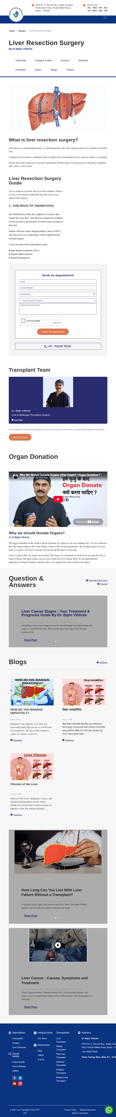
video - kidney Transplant (60, 989)
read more (18, 740)
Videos (70, 69)
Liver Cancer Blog (58, 622)
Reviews (83, 60)
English (55, 901)
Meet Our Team (20, 437)
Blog (40, 1050)
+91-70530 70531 (90, 1051)
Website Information (80, 1113)
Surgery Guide (43, 60)
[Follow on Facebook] (14, 1078)
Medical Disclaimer (88, 1110)
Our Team (42, 1038)
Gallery (15, 1071)
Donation (21, 69)
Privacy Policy (70, 1110)
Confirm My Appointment (52, 332)
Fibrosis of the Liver (24, 784)
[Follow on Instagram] (20, 1083)
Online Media (18, 1062)
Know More (18, 420)
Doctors (65, 60)
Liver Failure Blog (65, 901)
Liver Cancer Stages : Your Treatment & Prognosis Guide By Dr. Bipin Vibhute (56, 613)
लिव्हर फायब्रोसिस (71, 709)
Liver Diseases (19, 1047)
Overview (21, 60)
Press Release (19, 1066)
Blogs (54, 69)
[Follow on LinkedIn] (20, 1078)
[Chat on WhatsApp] (109, 1110)
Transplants (17, 1038)
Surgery (22, 31)
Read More (30, 639)
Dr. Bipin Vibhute (30, 622)
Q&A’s (38, 69)
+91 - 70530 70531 (59, 346)
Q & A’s (41, 1059)
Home (12, 31)
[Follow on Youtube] (14, 1083)
